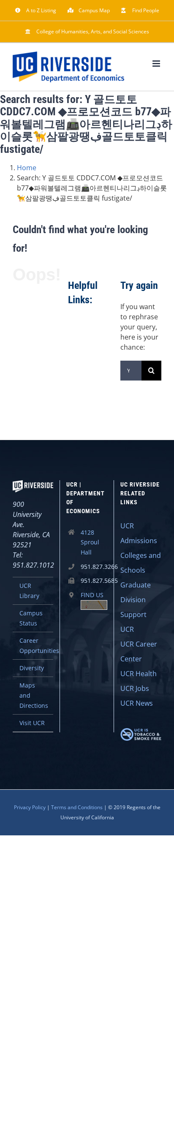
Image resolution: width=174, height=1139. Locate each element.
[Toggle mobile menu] (156, 63)
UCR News (136, 703)
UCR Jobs (134, 688)
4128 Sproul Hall (90, 542)
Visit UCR (32, 723)
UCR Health (138, 673)
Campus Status (31, 618)
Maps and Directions (33, 695)
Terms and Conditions (77, 807)
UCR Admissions (138, 533)
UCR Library (29, 591)
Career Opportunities (36, 645)
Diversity (31, 668)
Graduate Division (135, 592)
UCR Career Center (138, 651)
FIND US (92, 595)
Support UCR (133, 622)
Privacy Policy (30, 807)
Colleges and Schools (140, 563)
